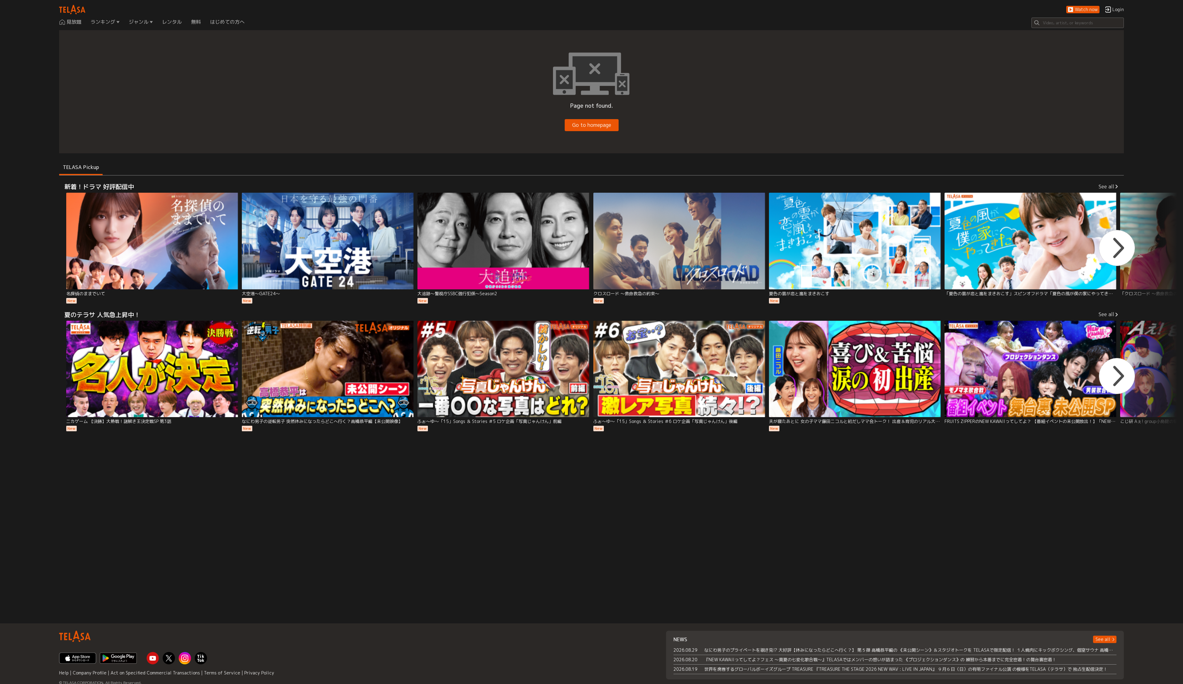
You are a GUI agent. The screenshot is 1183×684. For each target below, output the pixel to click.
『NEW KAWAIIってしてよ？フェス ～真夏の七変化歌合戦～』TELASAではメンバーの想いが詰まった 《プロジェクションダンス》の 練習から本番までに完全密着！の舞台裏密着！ (880, 659)
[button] (1083, 10)
